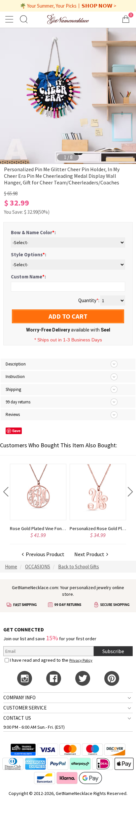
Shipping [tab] (13, 389)
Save (16, 430)
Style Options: (28, 254)
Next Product (90, 554)
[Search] (24, 19)
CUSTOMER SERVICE (25, 708)
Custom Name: (28, 276)
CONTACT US (17, 718)
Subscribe (113, 651)
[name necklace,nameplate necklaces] (68, 19)
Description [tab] (16, 364)
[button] (6, 491)
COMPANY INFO (19, 697)
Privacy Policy (80, 660)
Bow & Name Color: (33, 232)
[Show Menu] (10, 19)
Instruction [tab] (15, 376)
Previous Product (44, 554)
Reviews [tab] (13, 414)
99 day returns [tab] (18, 402)
